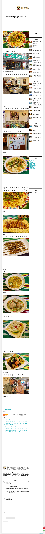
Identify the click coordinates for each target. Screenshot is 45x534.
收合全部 (34, 160)
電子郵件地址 (4, 515)
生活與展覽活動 (32, 166)
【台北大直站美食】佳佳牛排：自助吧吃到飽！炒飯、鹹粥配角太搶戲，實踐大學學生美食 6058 (7, 474)
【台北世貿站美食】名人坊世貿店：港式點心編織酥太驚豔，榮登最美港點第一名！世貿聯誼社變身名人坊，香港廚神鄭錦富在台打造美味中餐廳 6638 (25, 475)
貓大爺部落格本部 (32, 168)
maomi (8, 466)
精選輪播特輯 (32, 167)
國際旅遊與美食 (32, 164)
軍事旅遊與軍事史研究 (33, 165)
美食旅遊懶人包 (32, 162)
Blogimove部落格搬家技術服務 (40, 533)
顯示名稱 (4, 512)
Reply (28, 481)
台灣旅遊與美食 (32, 163)
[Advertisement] (16, 25)
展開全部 (30, 160)
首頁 (30, 161)
